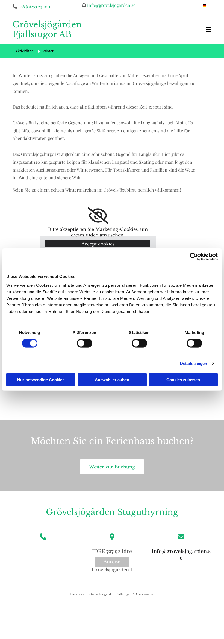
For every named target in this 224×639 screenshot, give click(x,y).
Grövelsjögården (80, 512)
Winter (48, 51)
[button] (208, 29)
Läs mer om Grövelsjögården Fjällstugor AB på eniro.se (112, 594)
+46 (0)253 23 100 (34, 6)
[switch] (84, 343)
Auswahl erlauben (112, 379)
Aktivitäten (24, 51)
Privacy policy (163, 565)
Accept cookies (97, 244)
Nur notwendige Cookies (40, 379)
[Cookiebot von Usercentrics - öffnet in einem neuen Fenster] (194, 257)
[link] (98, 215)
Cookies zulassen (183, 379)
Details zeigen (193, 363)
